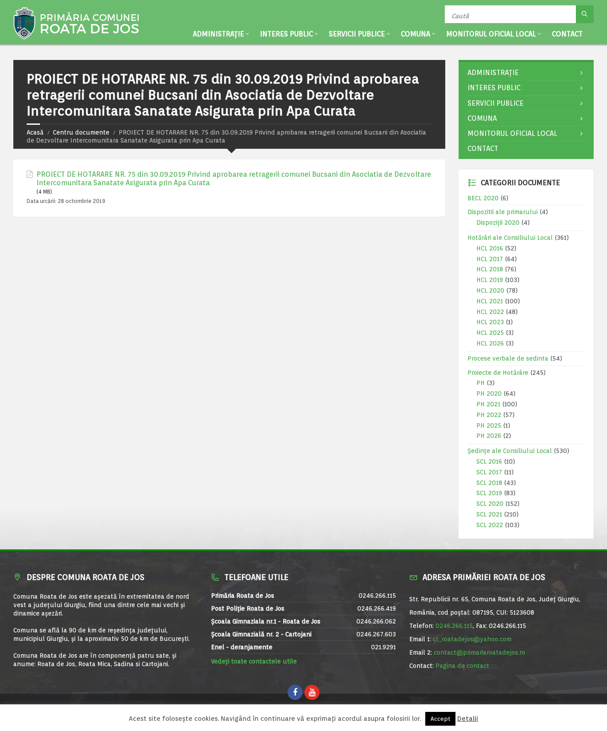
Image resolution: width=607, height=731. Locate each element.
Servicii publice (357, 34)
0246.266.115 (454, 625)
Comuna (415, 34)
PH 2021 (488, 404)
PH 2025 (488, 425)
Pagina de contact (462, 665)
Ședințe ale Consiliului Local (509, 450)
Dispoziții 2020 (497, 222)
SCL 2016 (489, 461)
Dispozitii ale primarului (502, 211)
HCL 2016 (489, 248)
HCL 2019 (489, 279)
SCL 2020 (489, 503)
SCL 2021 (489, 514)
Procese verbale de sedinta (507, 358)
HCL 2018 (489, 269)
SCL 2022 (489, 524)
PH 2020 (489, 393)
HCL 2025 (490, 332)
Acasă (35, 132)
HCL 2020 (490, 290)
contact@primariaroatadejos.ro (479, 652)
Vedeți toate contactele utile (254, 661)
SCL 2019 (489, 493)
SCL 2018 (489, 482)
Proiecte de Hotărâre (497, 372)
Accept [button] (440, 718)
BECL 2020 (483, 198)
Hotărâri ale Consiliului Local (510, 237)
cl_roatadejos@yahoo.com (472, 639)
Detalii (467, 718)
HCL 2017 (489, 258)
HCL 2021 (489, 301)
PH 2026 (488, 435)
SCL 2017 (489, 472)
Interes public (286, 34)
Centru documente (81, 132)
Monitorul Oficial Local (491, 34)
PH (480, 382)
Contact (567, 34)
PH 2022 (488, 414)
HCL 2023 (490, 322)
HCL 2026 (490, 343)
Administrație (218, 34)
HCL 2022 (490, 311)
